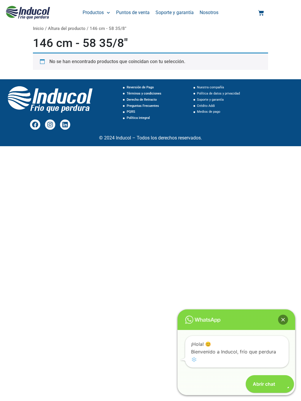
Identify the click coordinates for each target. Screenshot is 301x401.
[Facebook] (35, 124)
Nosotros (209, 12)
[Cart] (261, 12)
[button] (283, 320)
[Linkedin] (65, 124)
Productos (93, 12)
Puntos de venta (133, 12)
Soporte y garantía (174, 12)
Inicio (38, 28)
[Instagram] (50, 124)
